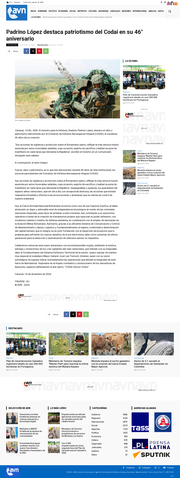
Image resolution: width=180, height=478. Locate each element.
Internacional (142, 183)
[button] (170, 11)
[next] (172, 17)
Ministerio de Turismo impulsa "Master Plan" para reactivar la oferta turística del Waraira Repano (149, 157)
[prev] (167, 17)
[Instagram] (165, 2)
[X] (33, 51)
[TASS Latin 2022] (140, 422)
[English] (169, 3)
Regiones (126, 92)
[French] (172, 3)
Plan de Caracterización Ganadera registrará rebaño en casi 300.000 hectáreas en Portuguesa (140, 97)
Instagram (146, 468)
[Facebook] (161, 2)
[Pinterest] (39, 51)
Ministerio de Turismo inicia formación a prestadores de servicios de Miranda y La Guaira (73, 432)
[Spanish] (176, 3)
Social (139, 151)
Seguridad (12, 45)
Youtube (170, 468)
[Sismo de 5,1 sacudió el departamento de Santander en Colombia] (129, 188)
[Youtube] (164, 467)
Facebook (130, 468)
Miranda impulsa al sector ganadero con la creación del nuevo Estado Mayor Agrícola (151, 172)
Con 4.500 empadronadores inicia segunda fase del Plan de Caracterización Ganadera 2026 (74, 448)
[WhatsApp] (46, 51)
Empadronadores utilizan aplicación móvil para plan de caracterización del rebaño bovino (74, 418)
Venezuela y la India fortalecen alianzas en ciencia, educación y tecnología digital (30, 418)
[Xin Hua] (163, 422)
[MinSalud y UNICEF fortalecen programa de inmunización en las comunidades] (12, 433)
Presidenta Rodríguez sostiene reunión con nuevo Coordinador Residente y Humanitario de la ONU (32, 448)
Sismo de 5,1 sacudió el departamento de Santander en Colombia (70, 17)
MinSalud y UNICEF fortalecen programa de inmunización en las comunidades (31, 432)
